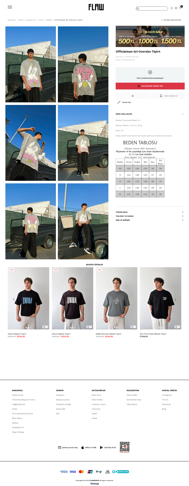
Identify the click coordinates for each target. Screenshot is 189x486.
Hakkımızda (17, 395)
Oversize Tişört (99, 404)
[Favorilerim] (176, 8)
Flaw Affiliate (18, 432)
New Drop (96, 395)
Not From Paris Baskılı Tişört (153, 334)
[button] (26, 327)
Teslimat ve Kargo (125, 216)
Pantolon (96, 409)
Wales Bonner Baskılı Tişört (108, 334)
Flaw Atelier (97, 399)
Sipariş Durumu (63, 399)
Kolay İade (60, 409)
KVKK (14, 409)
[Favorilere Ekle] (133, 96)
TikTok (165, 399)
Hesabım (60, 395)
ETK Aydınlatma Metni (22, 413)
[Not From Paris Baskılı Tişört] (160, 298)
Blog (164, 409)
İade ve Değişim (123, 220)
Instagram (167, 395)
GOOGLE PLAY (110, 447)
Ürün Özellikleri (124, 114)
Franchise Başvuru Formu (23, 399)
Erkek (94, 418)
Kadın (94, 413)
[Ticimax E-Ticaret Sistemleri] (94, 484)
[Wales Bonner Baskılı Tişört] (116, 298)
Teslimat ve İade (63, 404)
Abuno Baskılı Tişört (17, 334)
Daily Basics (132, 404)
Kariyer (15, 422)
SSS (57, 413)
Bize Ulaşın (17, 418)
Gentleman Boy (134, 399)
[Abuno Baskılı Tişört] (28, 298)
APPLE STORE (90, 447)
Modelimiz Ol (18, 427)
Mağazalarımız (18, 404)
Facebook (166, 404)
